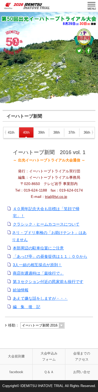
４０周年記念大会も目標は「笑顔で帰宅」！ (46, 212)
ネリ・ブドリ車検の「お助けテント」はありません (49, 236)
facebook (16, 372)
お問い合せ (81, 372)
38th (56, 132)
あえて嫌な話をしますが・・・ (40, 298)
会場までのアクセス (81, 356)
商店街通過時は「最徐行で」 (38, 273)
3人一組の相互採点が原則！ (37, 265)
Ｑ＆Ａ (49, 372)
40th (26, 132)
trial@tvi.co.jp (56, 197)
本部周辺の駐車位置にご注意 (38, 248)
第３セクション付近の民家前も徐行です (48, 281)
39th (41, 132)
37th (71, 132)
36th (87, 132)
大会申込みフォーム (49, 356)
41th (11, 132)
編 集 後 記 (26, 306)
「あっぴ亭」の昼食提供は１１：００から (50, 256)
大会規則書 (16, 356)
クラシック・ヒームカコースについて (46, 224)
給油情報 (20, 290)
